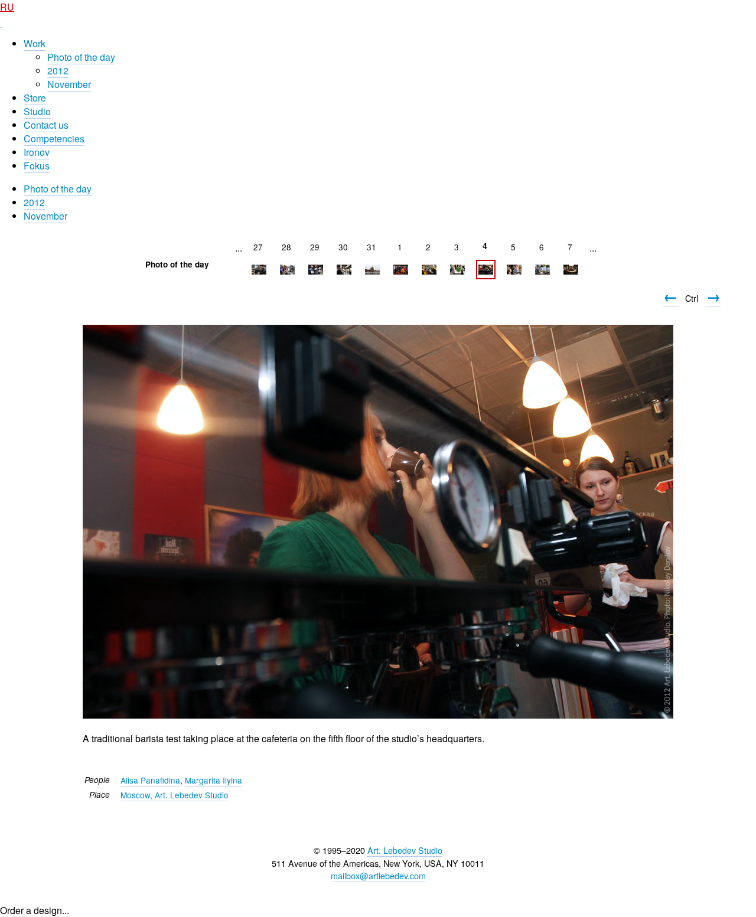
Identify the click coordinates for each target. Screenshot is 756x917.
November (69, 84)
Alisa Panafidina (150, 780)
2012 (58, 70)
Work (34, 43)
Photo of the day (81, 57)
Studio (37, 111)
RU (7, 7)
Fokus (37, 165)
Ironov (37, 152)
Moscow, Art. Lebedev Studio (174, 795)
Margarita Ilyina (213, 780)
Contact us (46, 125)
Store (35, 98)
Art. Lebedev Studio (404, 850)
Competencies (54, 138)
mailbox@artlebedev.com (378, 875)
